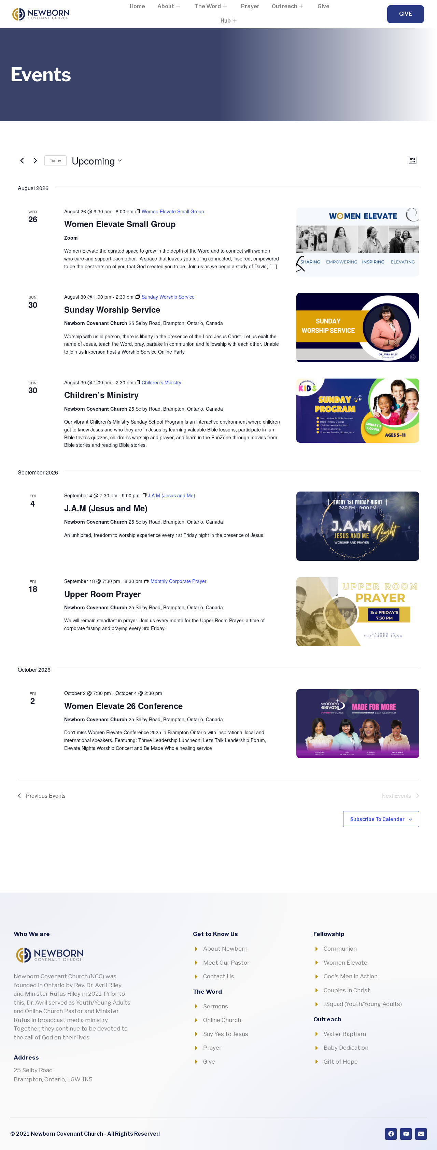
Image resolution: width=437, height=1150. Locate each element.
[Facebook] (391, 1134)
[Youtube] (406, 1134)
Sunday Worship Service (112, 309)
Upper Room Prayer (102, 593)
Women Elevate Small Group (120, 223)
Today (55, 160)
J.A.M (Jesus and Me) (105, 508)
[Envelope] (421, 1134)
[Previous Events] (22, 160)
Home (137, 6)
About (165, 6)
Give (323, 6)
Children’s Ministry (101, 394)
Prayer (250, 6)
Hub (226, 20)
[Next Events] (35, 160)
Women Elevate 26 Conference (123, 705)
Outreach (284, 6)
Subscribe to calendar (377, 819)
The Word (207, 6)
